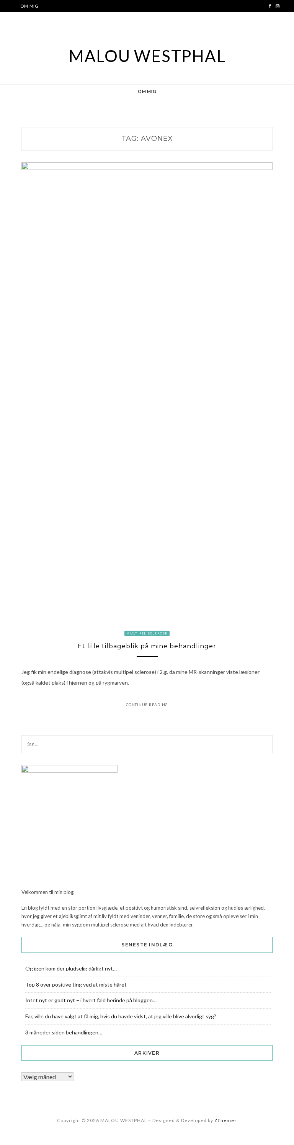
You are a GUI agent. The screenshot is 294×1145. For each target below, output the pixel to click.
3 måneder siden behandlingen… (63, 1032)
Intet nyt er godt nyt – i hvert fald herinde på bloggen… (91, 1000)
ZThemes (225, 1120)
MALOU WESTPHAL (147, 55)
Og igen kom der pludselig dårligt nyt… (71, 968)
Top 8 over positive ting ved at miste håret (76, 984)
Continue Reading (147, 704)
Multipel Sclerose (146, 633)
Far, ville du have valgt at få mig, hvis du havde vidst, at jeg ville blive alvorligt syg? (120, 1016)
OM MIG (29, 5)
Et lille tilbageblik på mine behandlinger (147, 646)
